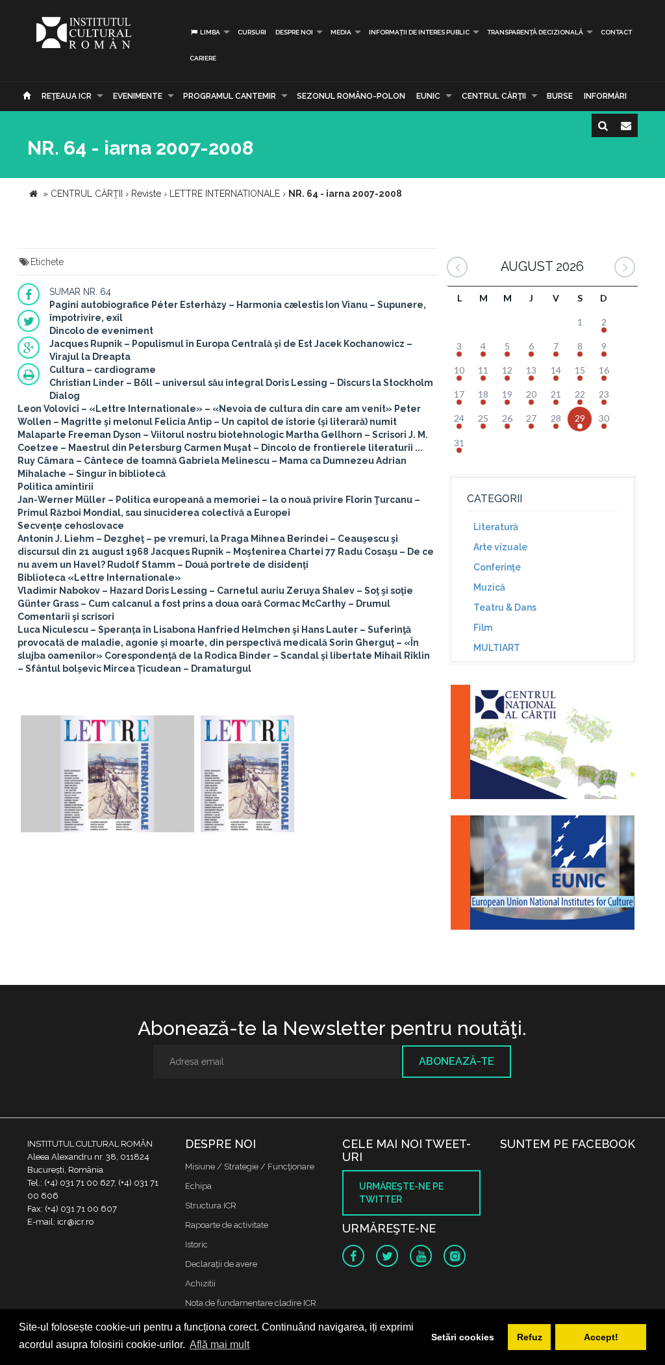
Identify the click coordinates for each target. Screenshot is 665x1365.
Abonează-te (456, 1061)
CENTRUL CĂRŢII (494, 96)
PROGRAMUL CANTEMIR (229, 96)
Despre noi (294, 32)
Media (341, 32)
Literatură (495, 527)
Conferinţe (497, 567)
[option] (107, 775)
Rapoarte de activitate (226, 1225)
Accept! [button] (601, 1337)
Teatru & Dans (504, 607)
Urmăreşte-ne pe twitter (401, 1193)
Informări (605, 96)
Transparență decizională (535, 32)
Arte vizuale (500, 547)
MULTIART (496, 648)
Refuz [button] (529, 1337)
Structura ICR (210, 1205)
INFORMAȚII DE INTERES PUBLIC (419, 32)
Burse (560, 96)
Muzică (489, 587)
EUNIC (428, 96)
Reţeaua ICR (67, 96)
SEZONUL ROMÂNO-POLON (351, 96)
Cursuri (252, 32)
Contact (616, 32)
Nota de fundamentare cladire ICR (250, 1303)
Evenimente (137, 96)
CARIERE (203, 58)
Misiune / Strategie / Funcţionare (249, 1166)
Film (482, 627)
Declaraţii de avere (221, 1264)
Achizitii (200, 1283)
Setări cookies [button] (462, 1337)
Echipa (198, 1186)
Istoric (196, 1244)
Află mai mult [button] (219, 1344)
